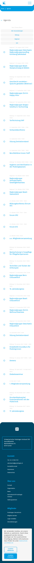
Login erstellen (11, 518)
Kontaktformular (12, 466)
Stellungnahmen (12, 500)
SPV (17, 43)
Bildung (17, 35)
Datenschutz (11, 472)
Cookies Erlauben (11, 556)
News (9, 491)
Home (2, 8)
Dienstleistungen (12, 522)
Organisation (11, 488)
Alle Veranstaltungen (17, 31)
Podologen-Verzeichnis (14, 512)
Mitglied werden (12, 515)
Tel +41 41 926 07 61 (12, 460)
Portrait (9, 485)
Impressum (10, 469)
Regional (17, 39)
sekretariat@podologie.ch (15, 463)
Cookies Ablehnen (10, 549)
